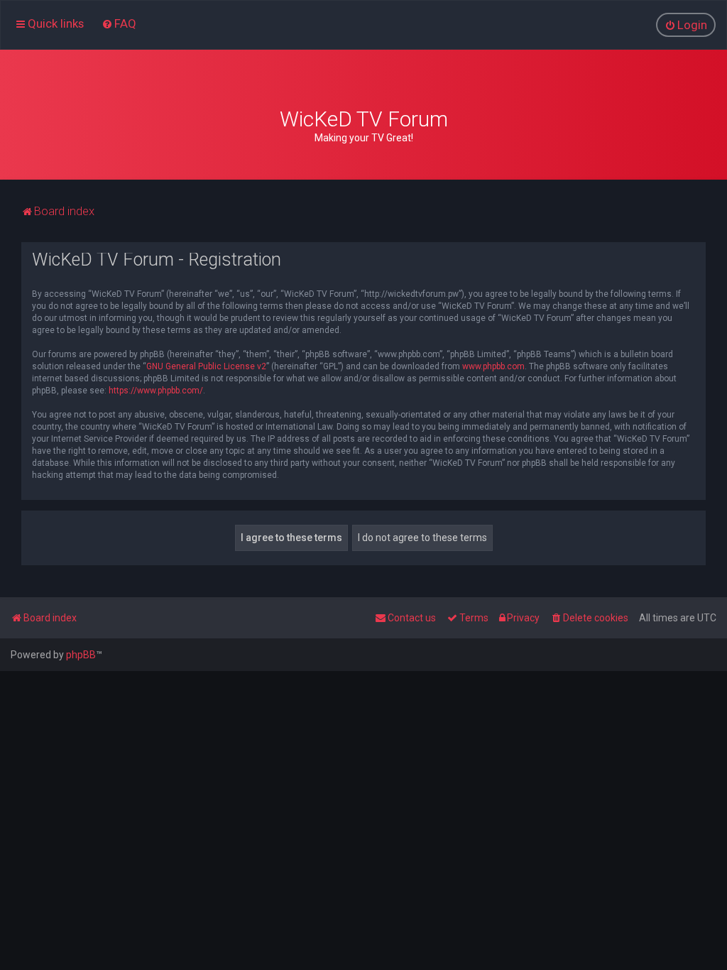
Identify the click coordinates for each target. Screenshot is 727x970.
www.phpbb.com (493, 366)
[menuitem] (119, 23)
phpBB (81, 654)
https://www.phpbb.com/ (156, 391)
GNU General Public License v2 (206, 366)
